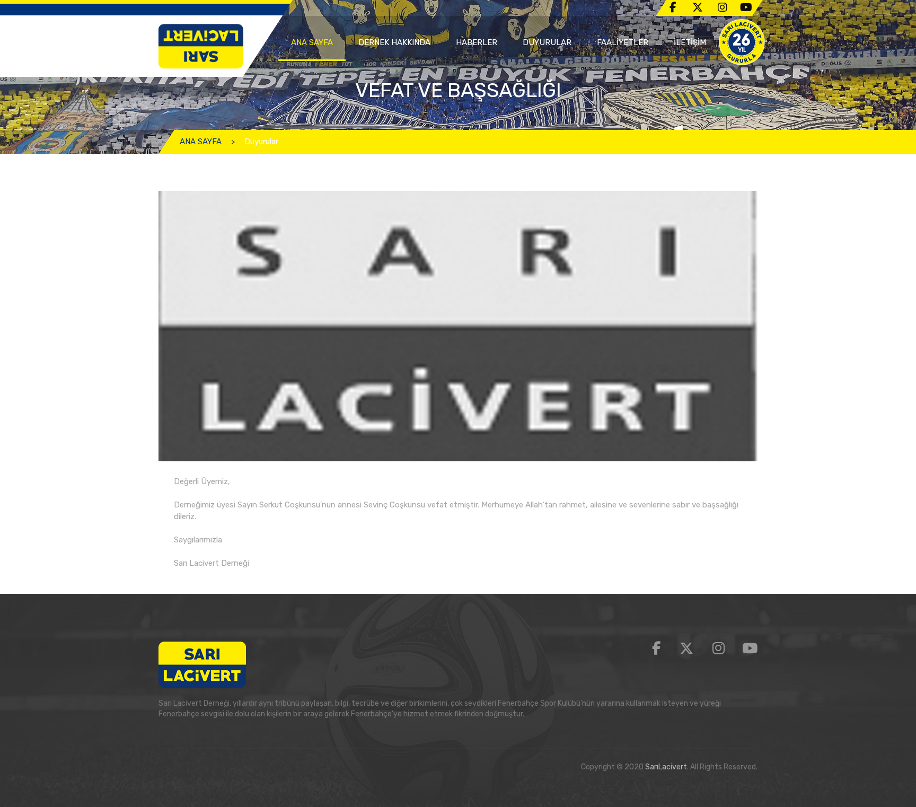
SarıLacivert (666, 766)
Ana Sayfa (312, 42)
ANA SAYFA (201, 141)
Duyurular (261, 141)
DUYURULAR (547, 42)
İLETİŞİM (690, 42)
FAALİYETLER (622, 42)
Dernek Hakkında (394, 42)
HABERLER (476, 42)
